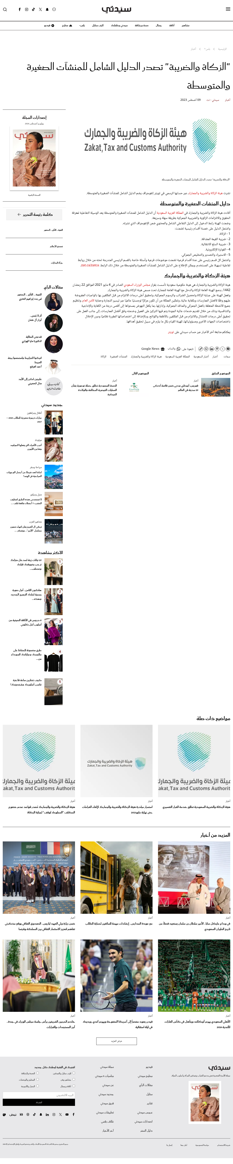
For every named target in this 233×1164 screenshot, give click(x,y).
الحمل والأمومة (28, 1086)
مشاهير (185, 25)
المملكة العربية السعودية (170, 213)
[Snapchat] (47, 9)
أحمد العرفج (36, 366)
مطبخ (65, 25)
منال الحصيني (35, 383)
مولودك (38, 440)
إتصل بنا (169, 1145)
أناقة (171, 25)
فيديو (47, 25)
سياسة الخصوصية (202, 1145)
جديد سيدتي (52, 405)
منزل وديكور (36, 495)
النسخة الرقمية (34, 195)
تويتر (171, 332)
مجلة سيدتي (107, 1067)
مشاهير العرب (35, 522)
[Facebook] (19, 9)
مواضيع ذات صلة (213, 719)
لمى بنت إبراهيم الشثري (30, 299)
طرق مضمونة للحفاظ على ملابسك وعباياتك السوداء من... (26, 655)
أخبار (227, 100)
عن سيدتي (108, 1085)
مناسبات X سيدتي (104, 1076)
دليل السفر (146, 1130)
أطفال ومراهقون (34, 413)
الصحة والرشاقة (28, 1073)
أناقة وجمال (65, 1086)
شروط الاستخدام (223, 1145)
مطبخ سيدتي (145, 1076)
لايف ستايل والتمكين (62, 1073)
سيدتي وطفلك (119, 25)
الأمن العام (88, 300)
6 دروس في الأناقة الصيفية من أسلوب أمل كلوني (25, 622)
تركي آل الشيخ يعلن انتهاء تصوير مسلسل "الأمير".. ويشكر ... (26, 529)
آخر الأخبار (108, 1130)
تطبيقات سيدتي (105, 1112)
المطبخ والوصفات (27, 1080)
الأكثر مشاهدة (50, 553)
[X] (40, 9)
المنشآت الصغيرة (118, 356)
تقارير (150, 1103)
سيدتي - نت (212, 100)
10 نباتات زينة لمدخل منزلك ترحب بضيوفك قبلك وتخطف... (26, 564)
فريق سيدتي (107, 1103)
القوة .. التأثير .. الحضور (53, 230)
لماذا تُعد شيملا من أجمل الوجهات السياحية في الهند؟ (24, 474)
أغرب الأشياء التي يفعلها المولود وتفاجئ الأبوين (26, 447)
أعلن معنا (184, 1145)
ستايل (149, 1094)
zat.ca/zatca (90, 265)
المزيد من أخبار (215, 835)
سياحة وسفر (36, 467)
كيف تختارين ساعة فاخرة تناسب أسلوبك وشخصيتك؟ (26, 682)
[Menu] (228, 9)
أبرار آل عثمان (35, 320)
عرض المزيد (116, 1041)
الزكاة (103, 356)
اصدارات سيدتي (144, 1121)
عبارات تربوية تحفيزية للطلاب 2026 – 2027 (24, 420)
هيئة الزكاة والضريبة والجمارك (206, 193)
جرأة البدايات (57, 263)
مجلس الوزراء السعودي (137, 285)
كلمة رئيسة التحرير (38, 214)
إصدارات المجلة (34, 117)
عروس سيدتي (145, 1112)
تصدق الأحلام (56, 246)
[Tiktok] (33, 9)
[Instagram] (26, 9)
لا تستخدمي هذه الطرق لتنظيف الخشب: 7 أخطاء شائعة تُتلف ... (26, 502)
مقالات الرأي (53, 287)
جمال (159, 25)
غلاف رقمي (107, 1121)
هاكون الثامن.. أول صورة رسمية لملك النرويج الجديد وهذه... (26, 594)
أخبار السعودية (201, 356)
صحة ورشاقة (142, 25)
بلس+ (82, 25)
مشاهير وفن (66, 1080)
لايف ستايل (98, 25)
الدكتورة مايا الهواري (32, 341)
